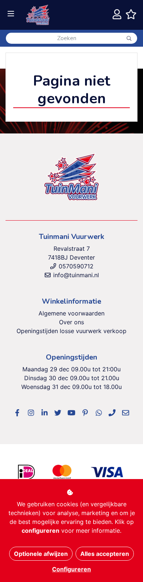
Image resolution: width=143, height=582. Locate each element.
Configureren (71, 569)
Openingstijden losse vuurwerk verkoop (71, 331)
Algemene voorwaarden (71, 313)
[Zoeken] (129, 38)
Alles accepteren (104, 553)
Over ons (71, 322)
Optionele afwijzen (41, 553)
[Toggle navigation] (11, 14)
